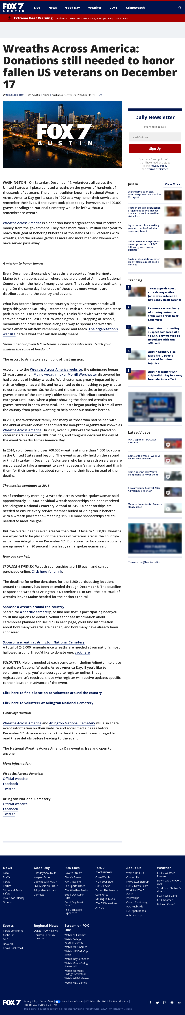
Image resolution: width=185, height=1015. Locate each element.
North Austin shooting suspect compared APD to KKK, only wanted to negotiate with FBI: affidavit (164, 335)
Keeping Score (42, 877)
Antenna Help (134, 915)
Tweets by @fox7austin (144, 562)
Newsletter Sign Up (137, 881)
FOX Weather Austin (76, 890)
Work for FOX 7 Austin (135, 892)
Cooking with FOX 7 (45, 881)
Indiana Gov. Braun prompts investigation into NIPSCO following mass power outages (144, 246)
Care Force (101, 894)
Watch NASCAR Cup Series (76, 952)
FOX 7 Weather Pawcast (166, 874)
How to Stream (73, 873)
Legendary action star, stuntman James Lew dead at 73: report (144, 194)
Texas (6, 881)
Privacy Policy (158, 165)
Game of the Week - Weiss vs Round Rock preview (144, 457)
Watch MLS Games (75, 982)
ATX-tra (99, 907)
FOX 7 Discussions (106, 903)
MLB (5, 939)
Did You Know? (166, 904)
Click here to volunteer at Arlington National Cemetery (48, 703)
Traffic (6, 877)
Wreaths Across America (22, 223)
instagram (165, 1002)
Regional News (46, 925)
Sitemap (7, 902)
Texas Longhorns (13, 930)
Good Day (42, 868)
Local (6, 873)
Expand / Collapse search (180, 7)
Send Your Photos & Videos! (169, 889)
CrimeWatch (102, 877)
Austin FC (8, 935)
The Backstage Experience (73, 911)
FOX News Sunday (13, 898)
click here (82, 652)
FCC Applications (136, 911)
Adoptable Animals (45, 890)
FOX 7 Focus (102, 886)
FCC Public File (134, 906)
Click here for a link (47, 571)
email (179, 1002)
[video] (173, 443)
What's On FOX (135, 873)
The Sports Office (74, 886)
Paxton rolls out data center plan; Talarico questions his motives (144, 261)
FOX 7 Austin (33, 94)
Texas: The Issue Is (106, 890)
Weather (164, 868)
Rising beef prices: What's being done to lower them (143, 473)
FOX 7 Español (72, 881)
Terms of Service (157, 169)
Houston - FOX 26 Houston (44, 936)
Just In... (134, 184)
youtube (172, 1002)
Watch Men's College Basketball (76, 964)
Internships (132, 898)
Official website (15, 778)
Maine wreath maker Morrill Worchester (65, 374)
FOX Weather (165, 900)
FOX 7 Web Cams (167, 895)
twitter (157, 1002)
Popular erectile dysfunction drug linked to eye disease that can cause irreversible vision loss (144, 212)
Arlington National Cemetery (72, 723)
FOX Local (72, 868)
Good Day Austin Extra (74, 896)
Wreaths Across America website (56, 369)
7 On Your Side (104, 881)
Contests (39, 894)
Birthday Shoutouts (45, 873)
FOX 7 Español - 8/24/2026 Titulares (142, 441)
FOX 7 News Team (137, 886)
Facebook (10, 784)
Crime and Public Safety (12, 892)
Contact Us (132, 877)
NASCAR (8, 943)
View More (172, 184)
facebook (150, 1002)
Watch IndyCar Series (76, 959)
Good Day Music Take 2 (74, 903)
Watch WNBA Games (76, 978)
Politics (7, 886)
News (46, 94)
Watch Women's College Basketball (75, 972)
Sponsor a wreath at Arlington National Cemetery (44, 642)
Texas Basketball (13, 948)
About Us (133, 868)
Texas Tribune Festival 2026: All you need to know (144, 489)
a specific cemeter (34, 612)
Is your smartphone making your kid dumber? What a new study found (143, 228)
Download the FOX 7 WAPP (169, 882)
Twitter (9, 789)
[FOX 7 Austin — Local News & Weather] (15, 7)
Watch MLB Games (75, 947)
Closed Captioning (136, 902)
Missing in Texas (105, 899)
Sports (8, 925)
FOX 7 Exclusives (103, 870)
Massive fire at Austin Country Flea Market (145, 505)
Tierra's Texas (72, 877)
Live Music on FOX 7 (46, 886)
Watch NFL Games (75, 935)
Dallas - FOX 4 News (46, 930)
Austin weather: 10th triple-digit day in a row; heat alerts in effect (165, 375)
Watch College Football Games (73, 941)
